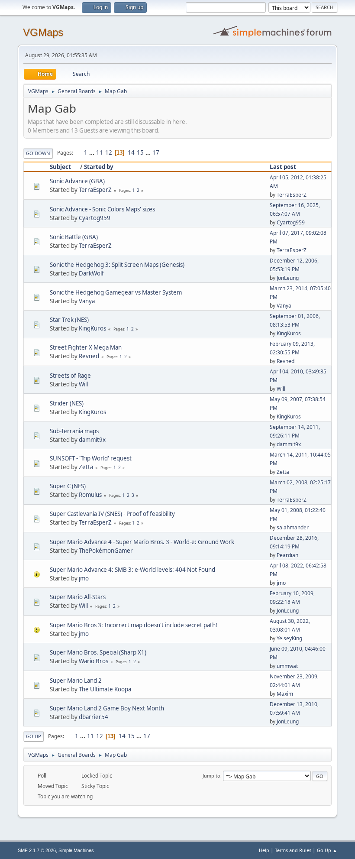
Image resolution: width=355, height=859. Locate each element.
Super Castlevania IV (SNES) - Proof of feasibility (112, 514)
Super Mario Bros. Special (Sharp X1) (98, 652)
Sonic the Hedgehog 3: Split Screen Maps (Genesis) (117, 265)
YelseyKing (289, 638)
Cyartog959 (94, 218)
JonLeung (288, 278)
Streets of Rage (70, 375)
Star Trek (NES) (69, 320)
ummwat (287, 666)
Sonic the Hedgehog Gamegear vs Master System (116, 292)
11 (99, 152)
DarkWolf (91, 273)
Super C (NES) (68, 486)
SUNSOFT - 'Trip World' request (91, 458)
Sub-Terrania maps (74, 431)
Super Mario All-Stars (78, 597)
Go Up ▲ (327, 850)
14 (131, 152)
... (92, 152)
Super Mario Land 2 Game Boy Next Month (107, 708)
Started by (98, 167)
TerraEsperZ (95, 190)
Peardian (287, 555)
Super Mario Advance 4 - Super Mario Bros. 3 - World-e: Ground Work (142, 542)
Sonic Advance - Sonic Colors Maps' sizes (102, 209)
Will (83, 384)
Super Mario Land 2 (76, 680)
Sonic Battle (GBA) (74, 237)
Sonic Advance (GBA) (77, 181)
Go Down (38, 153)
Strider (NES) (67, 403)
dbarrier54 (93, 717)
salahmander (293, 527)
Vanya (87, 301)
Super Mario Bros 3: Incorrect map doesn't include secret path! (133, 625)
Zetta (86, 467)
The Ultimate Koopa (105, 689)
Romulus (90, 495)
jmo (84, 578)
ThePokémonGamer (106, 550)
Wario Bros (93, 661)
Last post (283, 167)
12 (108, 152)
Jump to (211, 775)
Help (264, 850)
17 (155, 152)
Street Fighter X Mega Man (86, 347)
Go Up (33, 736)
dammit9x (92, 440)
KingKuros (92, 328)
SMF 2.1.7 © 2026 (37, 850)
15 (140, 152)
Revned (89, 356)
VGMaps (43, 32)
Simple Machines (76, 850)
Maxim (285, 693)
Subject (60, 167)
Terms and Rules (293, 850)
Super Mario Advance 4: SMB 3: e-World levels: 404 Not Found (132, 570)
